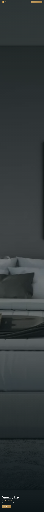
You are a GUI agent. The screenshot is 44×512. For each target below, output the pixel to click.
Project (17, 1)
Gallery (21, 1)
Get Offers (6, 506)
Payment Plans (26, 1)
